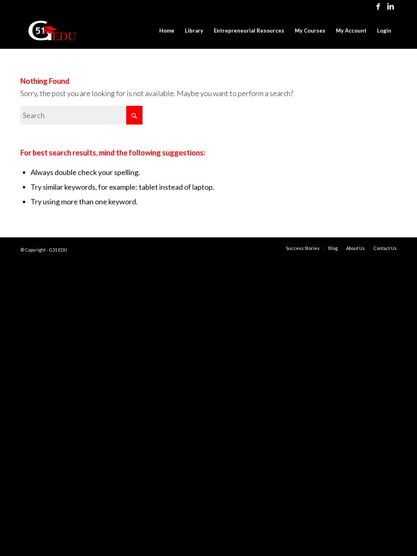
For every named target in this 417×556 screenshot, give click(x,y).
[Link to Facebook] (378, 6)
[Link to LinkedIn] (390, 6)
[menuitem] (167, 30)
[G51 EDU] (52, 30)
